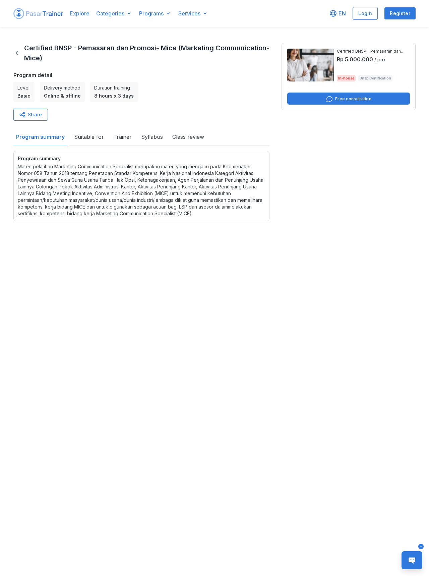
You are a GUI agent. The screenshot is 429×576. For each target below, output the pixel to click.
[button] (38, 13)
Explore (79, 13)
